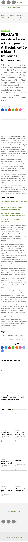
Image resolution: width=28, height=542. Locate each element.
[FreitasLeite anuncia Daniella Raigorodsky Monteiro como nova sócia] (8, 420)
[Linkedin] (9, 2)
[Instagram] (3, 2)
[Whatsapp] (13, 109)
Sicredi (11, 339)
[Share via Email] (2, 113)
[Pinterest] (9, 109)
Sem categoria (19, 393)
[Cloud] (16, 109)
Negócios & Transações (7, 393)
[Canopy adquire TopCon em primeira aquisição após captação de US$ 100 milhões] (8, 477)
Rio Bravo (4, 339)
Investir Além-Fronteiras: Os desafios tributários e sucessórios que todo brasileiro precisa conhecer (13, 397)
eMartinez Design (18, 537)
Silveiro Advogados (20, 339)
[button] (15, 10)
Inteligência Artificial (13, 335)
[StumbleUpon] (20, 109)
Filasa (3, 335)
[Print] (23, 109)
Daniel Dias (6, 104)
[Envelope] (14, 2)
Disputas (3, 430)
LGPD (21, 335)
